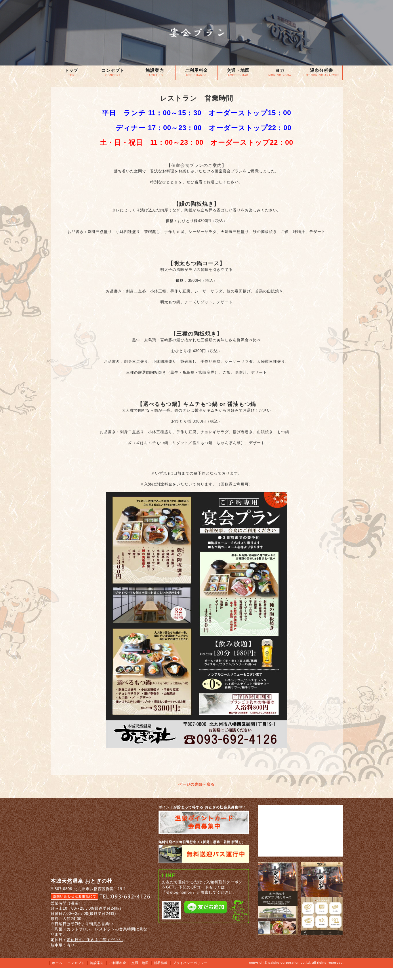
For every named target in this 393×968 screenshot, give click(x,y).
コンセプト (76, 963)
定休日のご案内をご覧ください (95, 940)
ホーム (57, 963)
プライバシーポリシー (190, 963)
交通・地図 (140, 963)
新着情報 (161, 963)
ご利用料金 (117, 963)
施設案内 (97, 963)
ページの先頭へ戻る (196, 784)
